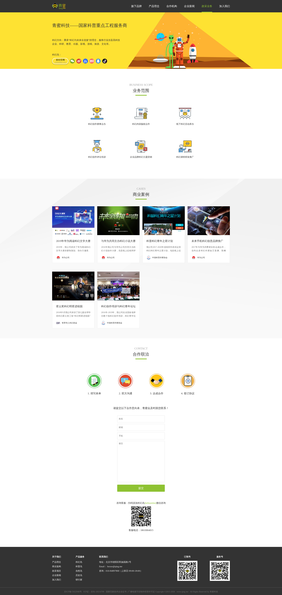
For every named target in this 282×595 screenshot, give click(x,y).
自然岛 (79, 571)
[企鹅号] (98, 61)
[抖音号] (104, 61)
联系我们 (103, 557)
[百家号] (85, 61)
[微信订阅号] (72, 61)
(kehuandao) (150, 503)
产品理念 (56, 562)
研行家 (79, 580)
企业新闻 (56, 575)
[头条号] (91, 61)
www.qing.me (182, 592)
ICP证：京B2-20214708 (93, 592)
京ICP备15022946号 (73, 592)
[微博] (78, 61)
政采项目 (56, 571)
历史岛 (79, 575)
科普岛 (79, 566)
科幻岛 (79, 562)
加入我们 (56, 580)
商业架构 (56, 566)
